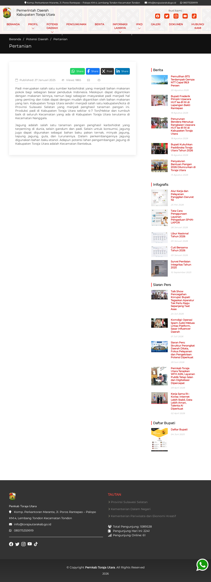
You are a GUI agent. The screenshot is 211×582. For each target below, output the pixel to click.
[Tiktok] (194, 16)
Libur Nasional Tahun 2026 (180, 235)
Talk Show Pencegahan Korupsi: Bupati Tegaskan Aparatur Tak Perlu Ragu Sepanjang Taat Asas (182, 300)
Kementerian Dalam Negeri (131, 509)
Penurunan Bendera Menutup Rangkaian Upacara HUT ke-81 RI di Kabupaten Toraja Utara (183, 126)
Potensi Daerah (37, 39)
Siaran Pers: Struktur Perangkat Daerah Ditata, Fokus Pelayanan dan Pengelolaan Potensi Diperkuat (183, 350)
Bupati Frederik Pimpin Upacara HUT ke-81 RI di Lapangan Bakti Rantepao (181, 102)
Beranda (15, 39)
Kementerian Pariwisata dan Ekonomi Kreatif (143, 516)
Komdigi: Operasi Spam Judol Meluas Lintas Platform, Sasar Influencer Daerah (183, 325)
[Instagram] (175, 16)
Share (79, 71)
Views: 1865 (73, 80)
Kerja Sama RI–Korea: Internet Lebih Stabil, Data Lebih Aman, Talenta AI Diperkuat (181, 401)
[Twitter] (166, 16)
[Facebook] (157, 16)
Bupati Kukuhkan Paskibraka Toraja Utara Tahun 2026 (182, 147)
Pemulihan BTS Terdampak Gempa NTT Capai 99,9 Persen (183, 81)
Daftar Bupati (179, 429)
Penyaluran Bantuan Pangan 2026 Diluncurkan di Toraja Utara (183, 165)
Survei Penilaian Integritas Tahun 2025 (181, 264)
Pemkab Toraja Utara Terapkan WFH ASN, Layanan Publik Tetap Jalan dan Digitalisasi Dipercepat (183, 376)
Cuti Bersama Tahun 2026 (179, 249)
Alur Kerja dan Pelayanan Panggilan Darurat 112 (182, 195)
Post (110, 71)
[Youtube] (185, 16)
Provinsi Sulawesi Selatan (129, 502)
